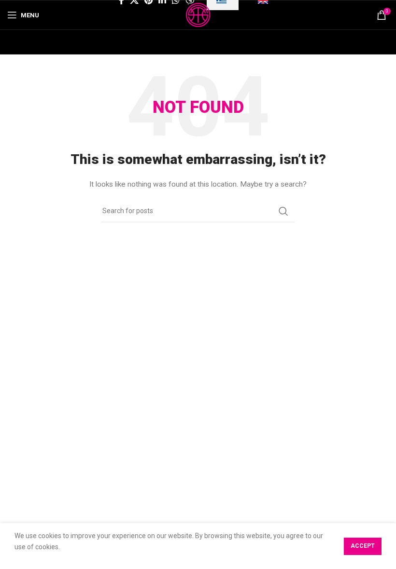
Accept (363, 545)
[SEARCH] (283, 211)
